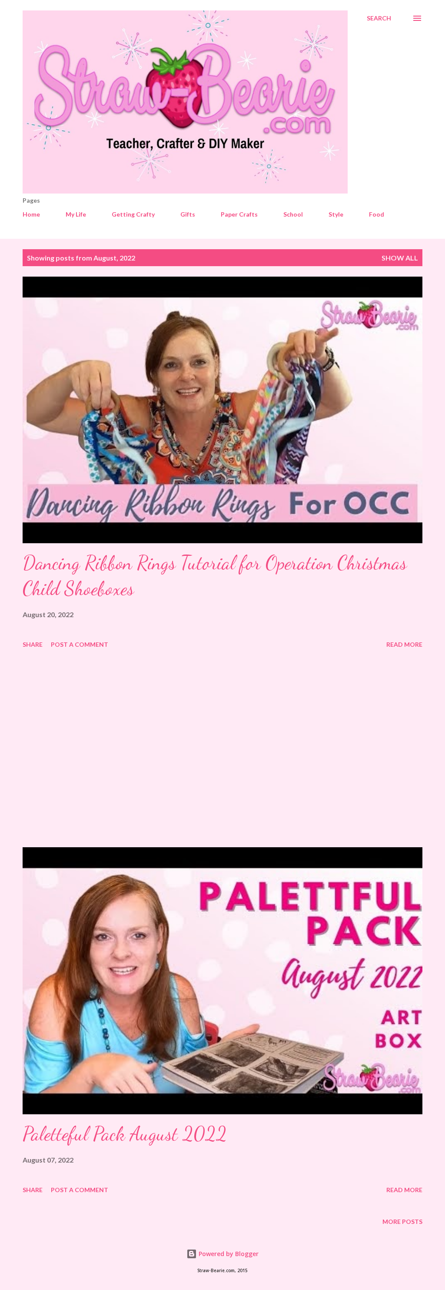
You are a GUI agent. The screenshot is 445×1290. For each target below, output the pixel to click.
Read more (404, 644)
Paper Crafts (239, 214)
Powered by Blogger (228, 1254)
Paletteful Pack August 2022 (125, 1134)
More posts (402, 1221)
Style (336, 214)
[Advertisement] (222, 749)
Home (31, 214)
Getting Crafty (133, 214)
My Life (76, 214)
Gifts (187, 214)
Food (376, 214)
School (293, 214)
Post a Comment (79, 644)
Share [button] (33, 644)
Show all (400, 258)
